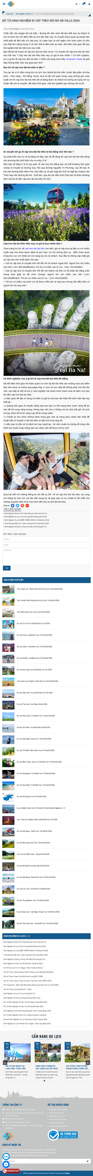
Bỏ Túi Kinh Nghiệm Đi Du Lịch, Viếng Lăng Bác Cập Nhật (25, 1015)
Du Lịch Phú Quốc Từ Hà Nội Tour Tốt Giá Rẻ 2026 (36, 716)
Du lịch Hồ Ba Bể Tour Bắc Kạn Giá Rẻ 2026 (33, 866)
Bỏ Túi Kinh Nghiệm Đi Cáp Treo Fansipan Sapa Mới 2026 (25, 1002)
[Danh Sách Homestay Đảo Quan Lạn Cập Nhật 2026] (47, 1053)
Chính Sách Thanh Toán (58, 1119)
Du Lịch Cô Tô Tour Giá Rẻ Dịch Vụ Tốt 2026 (33, 623)
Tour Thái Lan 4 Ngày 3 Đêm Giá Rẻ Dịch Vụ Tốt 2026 (37, 820)
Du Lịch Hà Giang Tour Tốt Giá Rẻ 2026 (31, 796)
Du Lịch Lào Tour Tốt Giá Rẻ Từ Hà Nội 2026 (33, 889)
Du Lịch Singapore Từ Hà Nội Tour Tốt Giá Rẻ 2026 (36, 773)
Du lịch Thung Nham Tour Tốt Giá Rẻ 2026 (33, 900)
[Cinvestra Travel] (11, 4)
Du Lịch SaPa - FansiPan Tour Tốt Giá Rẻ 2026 (34, 647)
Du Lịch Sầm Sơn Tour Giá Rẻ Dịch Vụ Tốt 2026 (35, 693)
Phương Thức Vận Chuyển (59, 1126)
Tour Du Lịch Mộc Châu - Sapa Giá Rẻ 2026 (33, 854)
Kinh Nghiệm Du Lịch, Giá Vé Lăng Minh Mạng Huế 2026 (26, 517)
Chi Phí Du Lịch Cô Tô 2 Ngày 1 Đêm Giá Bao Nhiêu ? (23, 968)
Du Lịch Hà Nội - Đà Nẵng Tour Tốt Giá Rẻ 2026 (34, 658)
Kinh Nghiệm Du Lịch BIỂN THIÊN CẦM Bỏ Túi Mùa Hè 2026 (27, 520)
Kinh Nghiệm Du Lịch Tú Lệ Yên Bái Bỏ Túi (20, 994)
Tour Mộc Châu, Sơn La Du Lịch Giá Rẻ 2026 (33, 612)
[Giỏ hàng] (83, 4)
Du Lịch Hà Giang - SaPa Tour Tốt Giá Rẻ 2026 (34, 831)
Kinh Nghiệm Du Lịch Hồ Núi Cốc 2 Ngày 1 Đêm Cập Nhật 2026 (27, 1024)
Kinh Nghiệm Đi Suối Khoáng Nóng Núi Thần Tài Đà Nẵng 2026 (27, 1011)
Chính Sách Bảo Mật (57, 1113)
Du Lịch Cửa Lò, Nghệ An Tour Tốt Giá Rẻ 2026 (34, 635)
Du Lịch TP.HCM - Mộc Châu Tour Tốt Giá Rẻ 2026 (35, 750)
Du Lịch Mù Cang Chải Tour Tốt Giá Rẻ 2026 (33, 843)
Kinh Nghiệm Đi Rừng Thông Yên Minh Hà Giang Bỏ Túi (25, 527)
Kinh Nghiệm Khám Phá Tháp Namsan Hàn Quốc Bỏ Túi (26, 513)
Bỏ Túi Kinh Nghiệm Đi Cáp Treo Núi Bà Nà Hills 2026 (23, 1006)
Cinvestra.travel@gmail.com (20, 1122)
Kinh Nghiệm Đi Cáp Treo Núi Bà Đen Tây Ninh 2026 (23, 963)
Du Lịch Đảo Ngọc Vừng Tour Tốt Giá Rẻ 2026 (34, 739)
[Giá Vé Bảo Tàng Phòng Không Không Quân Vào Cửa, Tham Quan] (78, 1053)
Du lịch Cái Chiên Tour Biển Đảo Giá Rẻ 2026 (33, 727)
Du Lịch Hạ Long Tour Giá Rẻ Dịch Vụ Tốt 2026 (34, 670)
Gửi (6, 568)
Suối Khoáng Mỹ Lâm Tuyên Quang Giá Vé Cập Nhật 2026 (27, 523)
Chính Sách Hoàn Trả (57, 1116)
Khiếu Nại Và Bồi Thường (58, 1109)
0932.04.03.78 (18, 1119)
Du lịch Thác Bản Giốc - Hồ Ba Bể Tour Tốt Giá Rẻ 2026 (37, 923)
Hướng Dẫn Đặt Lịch (57, 1123)
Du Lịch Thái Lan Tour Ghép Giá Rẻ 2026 (32, 704)
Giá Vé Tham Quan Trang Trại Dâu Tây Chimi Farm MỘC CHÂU (28, 981)
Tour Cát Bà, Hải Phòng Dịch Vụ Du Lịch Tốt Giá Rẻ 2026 (38, 600)
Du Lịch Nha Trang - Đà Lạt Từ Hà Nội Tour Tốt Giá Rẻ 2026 (39, 762)
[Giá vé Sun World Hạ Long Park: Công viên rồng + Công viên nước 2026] (17, 1053)
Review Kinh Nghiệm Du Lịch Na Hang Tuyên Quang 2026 (25, 1019)
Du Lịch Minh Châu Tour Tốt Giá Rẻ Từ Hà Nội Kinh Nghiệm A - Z (41, 808)
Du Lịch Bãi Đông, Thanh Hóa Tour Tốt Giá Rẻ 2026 (36, 877)
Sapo (68, 1173)
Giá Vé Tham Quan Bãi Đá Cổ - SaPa (18, 989)
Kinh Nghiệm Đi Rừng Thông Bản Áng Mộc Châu (22, 998)
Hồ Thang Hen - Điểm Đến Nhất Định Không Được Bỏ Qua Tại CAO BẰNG (31, 985)
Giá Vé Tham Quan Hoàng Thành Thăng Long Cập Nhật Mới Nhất (29, 972)
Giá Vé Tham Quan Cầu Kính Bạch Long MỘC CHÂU (23, 976)
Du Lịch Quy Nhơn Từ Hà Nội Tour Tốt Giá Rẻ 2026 (36, 785)
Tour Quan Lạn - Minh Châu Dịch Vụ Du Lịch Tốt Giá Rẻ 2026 (40, 589)
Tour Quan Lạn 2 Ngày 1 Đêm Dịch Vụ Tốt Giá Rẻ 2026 (37, 681)
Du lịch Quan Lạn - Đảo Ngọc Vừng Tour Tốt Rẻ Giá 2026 (38, 912)
